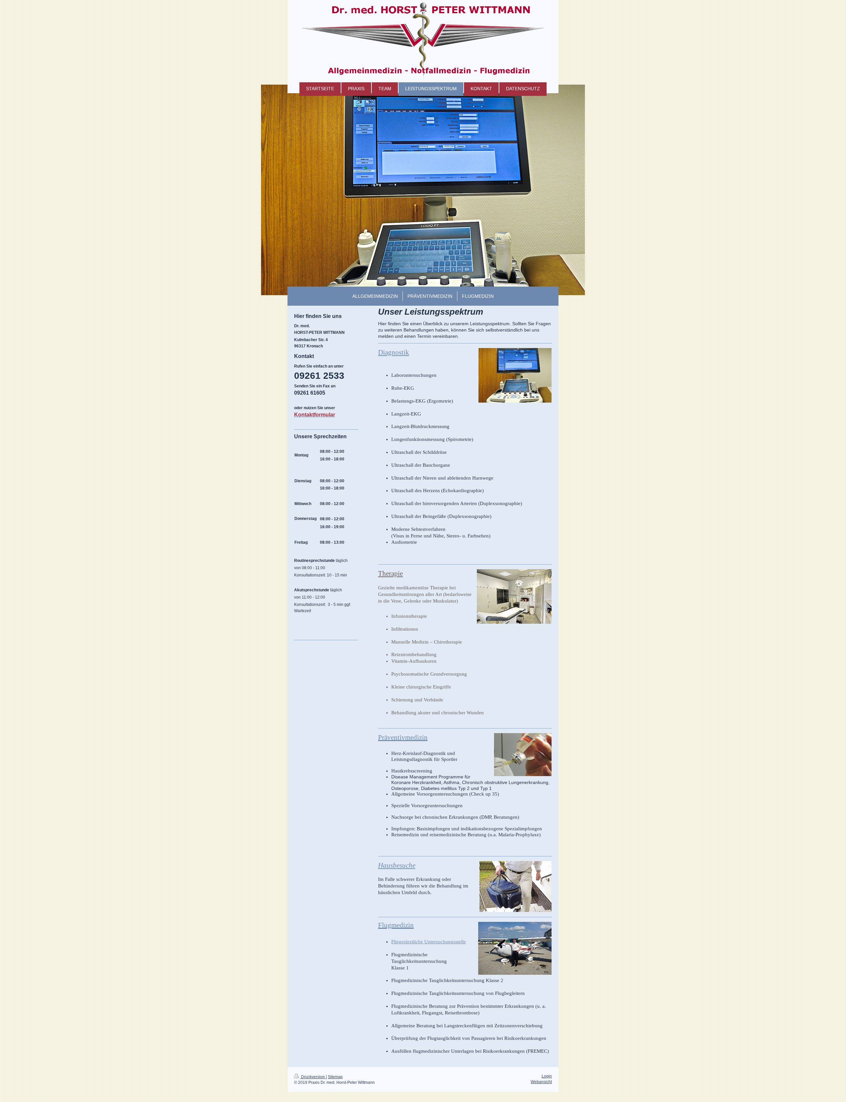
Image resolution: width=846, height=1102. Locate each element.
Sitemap (335, 1077)
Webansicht (541, 1082)
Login (547, 1076)
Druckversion (313, 1077)
